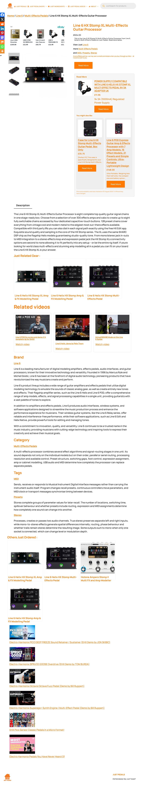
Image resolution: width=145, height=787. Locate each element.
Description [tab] (23, 205)
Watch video (23, 344)
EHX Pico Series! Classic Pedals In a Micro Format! (37, 729)
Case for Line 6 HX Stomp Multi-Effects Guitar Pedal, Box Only (89, 144)
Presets (86, 52)
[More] (2, 51)
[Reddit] (2, 24)
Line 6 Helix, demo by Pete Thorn (69, 343)
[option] (14, 70)
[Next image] (63, 75)
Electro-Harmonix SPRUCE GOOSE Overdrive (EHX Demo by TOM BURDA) (49, 664)
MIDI (79, 52)
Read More (83, 65)
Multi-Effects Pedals (36, 15)
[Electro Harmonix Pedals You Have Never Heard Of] (22, 745)
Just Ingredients (57, 6)
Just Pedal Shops (37, 6)
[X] (2, 19)
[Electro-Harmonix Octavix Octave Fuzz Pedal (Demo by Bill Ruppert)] (22, 676)
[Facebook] (2, 15)
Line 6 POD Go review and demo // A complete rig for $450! (31, 338)
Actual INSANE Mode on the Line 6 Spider (109, 338)
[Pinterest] (2, 33)
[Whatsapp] (2, 46)
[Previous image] (24, 75)
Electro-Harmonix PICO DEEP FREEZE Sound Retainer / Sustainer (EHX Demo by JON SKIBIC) (60, 642)
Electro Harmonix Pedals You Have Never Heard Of (37, 756)
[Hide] (1, 56)
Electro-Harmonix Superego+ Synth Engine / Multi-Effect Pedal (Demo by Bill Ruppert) (57, 707)
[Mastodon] (2, 37)
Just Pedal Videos (77, 6)
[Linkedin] (2, 28)
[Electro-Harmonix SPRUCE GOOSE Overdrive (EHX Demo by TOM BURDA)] (22, 654)
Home (10, 15)
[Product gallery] (44, 75)
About (93, 6)
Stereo (94, 52)
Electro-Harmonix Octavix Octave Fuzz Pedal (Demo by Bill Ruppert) (47, 686)
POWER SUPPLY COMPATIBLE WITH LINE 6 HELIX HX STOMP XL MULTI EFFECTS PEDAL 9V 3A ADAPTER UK (112, 86)
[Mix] (2, 42)
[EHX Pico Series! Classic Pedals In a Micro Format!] (22, 720)
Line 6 (19, 15)
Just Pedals (21, 6)
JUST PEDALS (119, 774)
